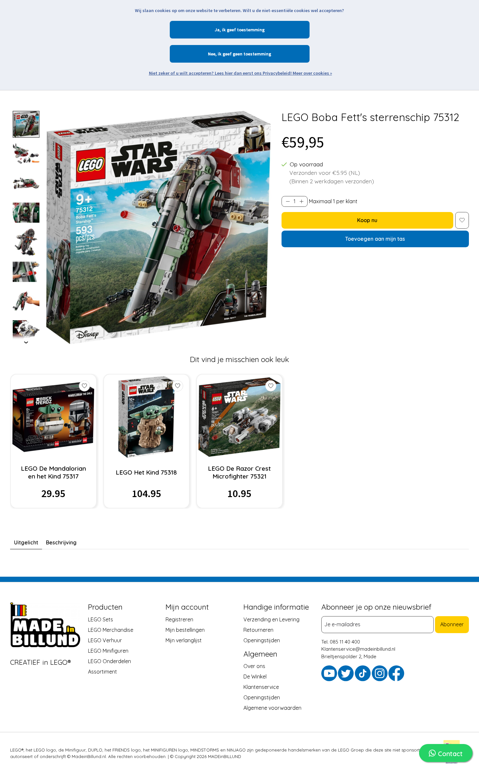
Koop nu (367, 220)
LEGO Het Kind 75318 (146, 472)
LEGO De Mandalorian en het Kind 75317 (53, 472)
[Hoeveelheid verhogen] (301, 201)
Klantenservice (261, 687)
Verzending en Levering (271, 619)
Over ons (254, 666)
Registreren (179, 619)
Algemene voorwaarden (272, 708)
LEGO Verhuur (105, 640)
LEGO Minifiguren (108, 650)
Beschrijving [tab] (61, 542)
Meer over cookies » (312, 73)
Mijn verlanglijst (184, 640)
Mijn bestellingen (185, 629)
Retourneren (258, 629)
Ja (217, 30)
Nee (211, 54)
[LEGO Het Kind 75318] (146, 417)
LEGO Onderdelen (109, 661)
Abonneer (452, 624)
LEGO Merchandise (110, 629)
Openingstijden (261, 640)
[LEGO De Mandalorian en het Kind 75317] (53, 417)
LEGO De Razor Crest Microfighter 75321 (239, 472)
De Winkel (255, 676)
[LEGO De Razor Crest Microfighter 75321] (239, 417)
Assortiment (102, 671)
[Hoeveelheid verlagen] (287, 201)
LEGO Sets (100, 619)
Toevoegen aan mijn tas (375, 239)
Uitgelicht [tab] (26, 542)
